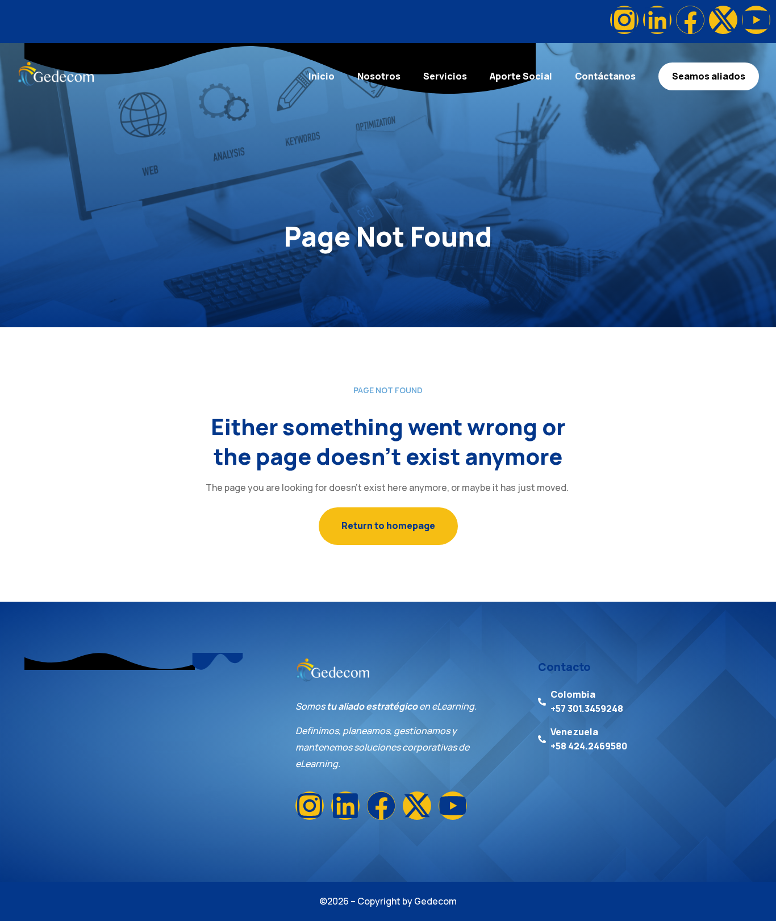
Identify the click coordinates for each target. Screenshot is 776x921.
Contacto (564, 667)
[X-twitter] (723, 20)
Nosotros (378, 76)
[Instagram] (624, 20)
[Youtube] (756, 20)
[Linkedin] (657, 20)
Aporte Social (521, 76)
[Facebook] (690, 20)
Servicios (445, 76)
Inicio (321, 76)
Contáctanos (605, 76)
